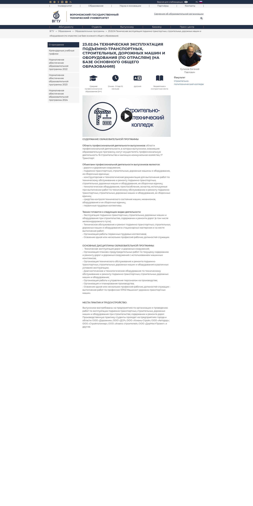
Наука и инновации (130, 6)
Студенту (97, 27)
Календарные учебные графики (61, 52)
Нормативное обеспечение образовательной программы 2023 (58, 80)
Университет (65, 6)
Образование (95, 6)
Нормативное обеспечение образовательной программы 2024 (58, 95)
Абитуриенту (66, 27)
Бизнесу (157, 27)
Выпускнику (127, 27)
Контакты (190, 6)
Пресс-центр (187, 27)
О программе (56, 44)
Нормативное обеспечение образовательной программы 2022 (58, 64)
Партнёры (163, 6)
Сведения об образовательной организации (179, 14)
